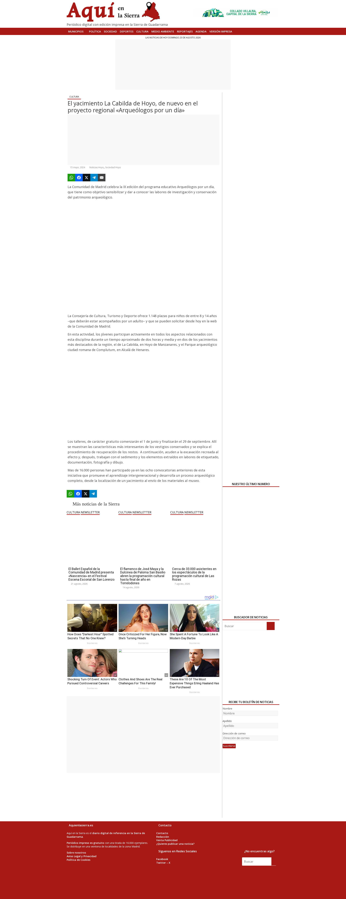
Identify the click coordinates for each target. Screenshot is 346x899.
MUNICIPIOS (75, 31)
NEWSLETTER (90, 512)
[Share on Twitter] (86, 177)
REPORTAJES (185, 31)
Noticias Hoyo (96, 167)
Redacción (162, 836)
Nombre (227, 708)
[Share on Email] (101, 177)
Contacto (162, 833)
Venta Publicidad (167, 840)
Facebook (162, 859)
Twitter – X (163, 862)
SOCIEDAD (110, 31)
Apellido (227, 721)
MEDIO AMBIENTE (162, 31)
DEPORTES (126, 31)
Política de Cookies (78, 860)
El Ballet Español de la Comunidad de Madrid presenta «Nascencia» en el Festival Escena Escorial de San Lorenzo (91, 574)
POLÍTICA (95, 31)
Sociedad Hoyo (113, 167)
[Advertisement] (173, 64)
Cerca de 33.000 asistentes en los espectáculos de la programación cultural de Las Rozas (194, 574)
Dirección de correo (234, 733)
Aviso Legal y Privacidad (81, 856)
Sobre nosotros (76, 852)
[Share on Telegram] (94, 177)
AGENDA (201, 31)
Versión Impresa (220, 31)
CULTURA (142, 31)
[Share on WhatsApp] (71, 177)
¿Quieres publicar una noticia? (175, 843)
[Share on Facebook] (79, 177)
